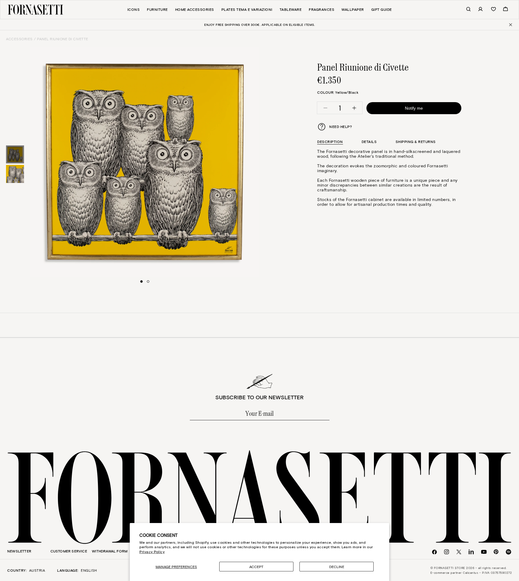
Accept (256, 566)
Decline (336, 566)
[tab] (330, 141)
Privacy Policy (152, 551)
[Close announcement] (510, 24)
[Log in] (477, 9)
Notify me (414, 108)
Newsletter (19, 551)
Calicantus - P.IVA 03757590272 (487, 572)
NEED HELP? (340, 126)
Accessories (19, 39)
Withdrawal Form (109, 551)
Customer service (68, 551)
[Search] (465, 9)
